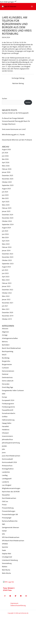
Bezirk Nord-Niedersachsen (11, 348)
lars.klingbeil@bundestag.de (18, 62)
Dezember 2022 (7, 290)
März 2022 (6, 296)
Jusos (4, 452)
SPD (3, 534)
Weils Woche (6, 573)
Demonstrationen (8, 371)
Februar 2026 (6, 169)
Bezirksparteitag (7, 351)
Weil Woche (6, 570)
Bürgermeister (7, 364)
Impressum (14, 603)
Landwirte (5, 482)
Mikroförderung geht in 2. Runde (13, 135)
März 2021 (6, 309)
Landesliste (6, 472)
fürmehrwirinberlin (8, 413)
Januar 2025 (6, 211)
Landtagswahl (7, 479)
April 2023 (5, 277)
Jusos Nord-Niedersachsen (11, 456)
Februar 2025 (6, 208)
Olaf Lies (5, 501)
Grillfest (4, 417)
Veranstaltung (7, 563)
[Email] (26, 596)
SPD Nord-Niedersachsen (10, 537)
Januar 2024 (6, 250)
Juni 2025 (5, 195)
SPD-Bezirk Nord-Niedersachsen (13, 541)
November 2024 (7, 218)
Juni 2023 (5, 273)
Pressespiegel (6, 518)
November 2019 (7, 316)
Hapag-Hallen (6, 423)
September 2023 (8, 264)
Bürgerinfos (6, 361)
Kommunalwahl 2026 (9, 462)
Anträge (4, 335)
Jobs (3, 449)
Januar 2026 (6, 172)
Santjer (4, 531)
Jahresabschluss (7, 439)
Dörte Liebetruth (7, 381)
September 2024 (8, 224)
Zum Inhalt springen (7, 2)
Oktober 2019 (7, 319)
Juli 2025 (5, 192)
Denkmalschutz (7, 377)
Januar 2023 (6, 286)
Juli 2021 (5, 306)
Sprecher (5, 547)
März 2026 (6, 166)
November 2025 (7, 179)
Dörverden (5, 384)
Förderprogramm (8, 404)
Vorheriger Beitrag (18, 78)
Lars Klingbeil (6, 485)
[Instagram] (10, 596)
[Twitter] (15, 596)
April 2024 (5, 241)
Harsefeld (5, 426)
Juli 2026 (5, 153)
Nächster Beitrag (18, 83)
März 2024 (6, 244)
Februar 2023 (6, 283)
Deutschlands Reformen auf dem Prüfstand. (17, 140)
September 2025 (8, 185)
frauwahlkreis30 (7, 410)
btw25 (4, 355)
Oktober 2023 (7, 260)
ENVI (3, 394)
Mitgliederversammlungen (11, 488)
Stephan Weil (6, 554)
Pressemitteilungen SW (10, 514)
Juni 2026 (5, 156)
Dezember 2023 (7, 254)
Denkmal (5, 374)
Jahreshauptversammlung (11, 443)
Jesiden (4, 446)
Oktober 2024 (7, 221)
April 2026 (5, 162)
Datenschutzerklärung (18, 605)
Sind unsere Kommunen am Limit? (14, 129)
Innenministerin (7, 436)
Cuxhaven (5, 368)
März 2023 (6, 280)
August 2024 (6, 228)
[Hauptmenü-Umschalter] (32, 6)
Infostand (5, 433)
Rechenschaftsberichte (9, 521)
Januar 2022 (6, 299)
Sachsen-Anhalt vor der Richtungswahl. (15, 113)
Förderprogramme (8, 407)
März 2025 (6, 205)
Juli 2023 (5, 270)
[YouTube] (21, 596)
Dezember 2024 (7, 215)
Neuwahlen (6, 495)
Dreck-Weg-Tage (7, 387)
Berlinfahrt (5, 345)
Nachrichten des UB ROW (11, 492)
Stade (4, 550)
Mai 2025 (5, 198)
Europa (4, 397)
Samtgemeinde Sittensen (10, 527)
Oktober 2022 (7, 293)
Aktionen (5, 329)
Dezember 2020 (7, 312)
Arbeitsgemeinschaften (10, 338)
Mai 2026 (5, 159)
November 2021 (7, 303)
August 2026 (6, 149)
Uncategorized (7, 557)
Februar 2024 (6, 247)
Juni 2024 (5, 234)
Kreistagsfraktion (8, 469)
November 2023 (7, 257)
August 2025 (6, 189)
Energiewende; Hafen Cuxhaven (13, 390)
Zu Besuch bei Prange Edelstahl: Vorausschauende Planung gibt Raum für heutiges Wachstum (16, 121)
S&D (3, 524)
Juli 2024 (5, 231)
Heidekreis (5, 430)
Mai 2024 (5, 237)
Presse (4, 505)
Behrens (5, 342)
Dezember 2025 (7, 175)
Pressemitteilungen (8, 511)
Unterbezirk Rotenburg (10, 560)
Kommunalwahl (7, 459)
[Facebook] (5, 596)
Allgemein (5, 332)
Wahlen (4, 567)
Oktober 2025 (7, 182)
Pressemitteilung (8, 508)
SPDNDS (5, 544)
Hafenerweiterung (8, 420)
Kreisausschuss (7, 466)
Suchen (4, 98)
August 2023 (6, 267)
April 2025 (5, 202)
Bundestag (5, 358)
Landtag (5, 475)
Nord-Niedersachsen (9, 498)
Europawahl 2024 (8, 400)
